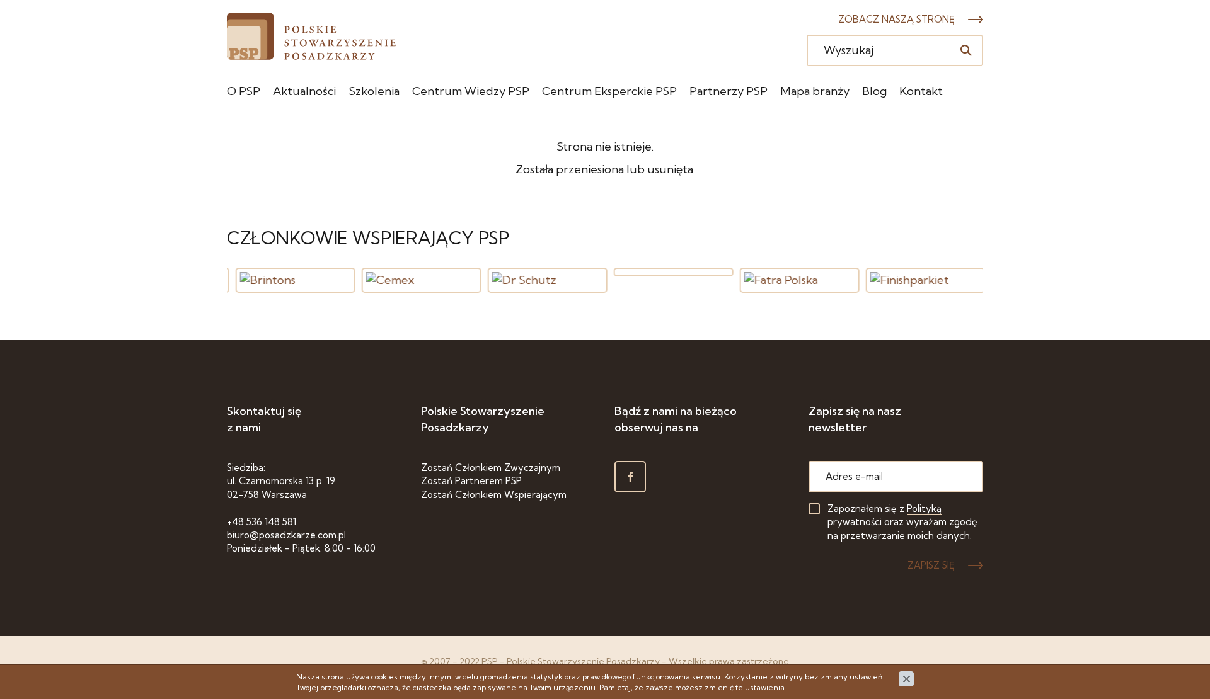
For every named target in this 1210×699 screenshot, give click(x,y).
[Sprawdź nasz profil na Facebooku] (630, 476)
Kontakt (921, 91)
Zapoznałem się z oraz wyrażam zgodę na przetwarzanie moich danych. (902, 522)
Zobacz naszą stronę (896, 19)
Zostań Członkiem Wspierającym (494, 495)
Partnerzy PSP (728, 91)
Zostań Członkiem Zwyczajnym (490, 468)
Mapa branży (815, 91)
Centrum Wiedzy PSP (470, 91)
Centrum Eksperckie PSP (609, 91)
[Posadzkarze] (311, 36)
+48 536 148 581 (261, 522)
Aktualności (304, 91)
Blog (874, 91)
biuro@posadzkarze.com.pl (286, 535)
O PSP (243, 91)
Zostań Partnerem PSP (471, 481)
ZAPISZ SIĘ (931, 565)
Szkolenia (374, 91)
